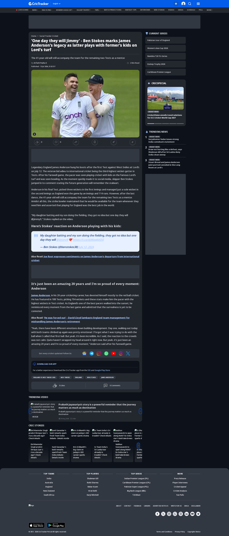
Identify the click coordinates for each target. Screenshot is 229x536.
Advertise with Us (160, 506)
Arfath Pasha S (39, 63)
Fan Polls (180, 495)
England (78, 377)
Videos (171, 10)
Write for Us (176, 506)
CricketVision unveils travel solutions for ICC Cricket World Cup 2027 (164, 116)
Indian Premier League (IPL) (136, 478)
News (34, 10)
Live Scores (23, 10)
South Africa (49, 495)
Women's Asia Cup (64, 10)
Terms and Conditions (164, 532)
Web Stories (159, 10)
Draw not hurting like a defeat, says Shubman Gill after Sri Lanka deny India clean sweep (165, 152)
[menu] (198, 4)
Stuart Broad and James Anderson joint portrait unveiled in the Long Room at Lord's (164, 165)
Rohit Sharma (92, 482)
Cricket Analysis (180, 491)
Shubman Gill (92, 478)
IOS (89, 370)
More (209, 10)
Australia (49, 482)
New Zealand (49, 491)
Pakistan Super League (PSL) (136, 486)
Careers (147, 506)
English (55, 4)
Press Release (180, 478)
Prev (30, 411)
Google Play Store (102, 370)
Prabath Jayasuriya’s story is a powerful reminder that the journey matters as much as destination (97, 406)
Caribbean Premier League (159, 72)
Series (180, 10)
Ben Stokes (91, 377)
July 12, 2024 (86, 247)
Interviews (145, 10)
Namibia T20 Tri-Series (157, 56)
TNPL (97, 10)
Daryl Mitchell (93, 495)
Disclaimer (195, 506)
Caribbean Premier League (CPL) (136, 482)
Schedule (191, 10)
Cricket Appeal (180, 486)
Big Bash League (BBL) (136, 491)
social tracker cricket (48, 36)
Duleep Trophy (83, 10)
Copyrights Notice (194, 532)
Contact (127, 506)
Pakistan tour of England (158, 40)
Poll (201, 10)
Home (33, 36)
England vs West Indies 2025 (44, 377)
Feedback (137, 506)
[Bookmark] (94, 142)
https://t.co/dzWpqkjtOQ (88, 240)
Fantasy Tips (130, 10)
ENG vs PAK (46, 10)
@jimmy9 (62, 240)
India (49, 478)
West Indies (65, 377)
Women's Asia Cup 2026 (157, 48)
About (118, 506)
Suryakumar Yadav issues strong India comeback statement (163, 140)
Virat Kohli (92, 491)
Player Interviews (180, 482)
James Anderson (107, 377)
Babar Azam (93, 486)
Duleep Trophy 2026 (156, 64)
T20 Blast (136, 495)
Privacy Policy (180, 532)
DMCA (186, 506)
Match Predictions (112, 10)
